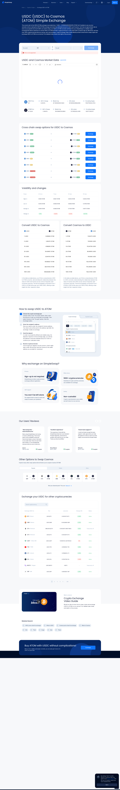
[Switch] (52, 49)
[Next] (100, 421)
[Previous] (96, 421)
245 (67, 581)
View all (67, 485)
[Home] (21, 2)
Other (87, 468)
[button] (39, 317)
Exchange (88, 647)
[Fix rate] (52, 47)
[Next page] (70, 582)
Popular (33, 468)
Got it (107, 784)
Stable (60, 468)
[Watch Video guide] (39, 601)
